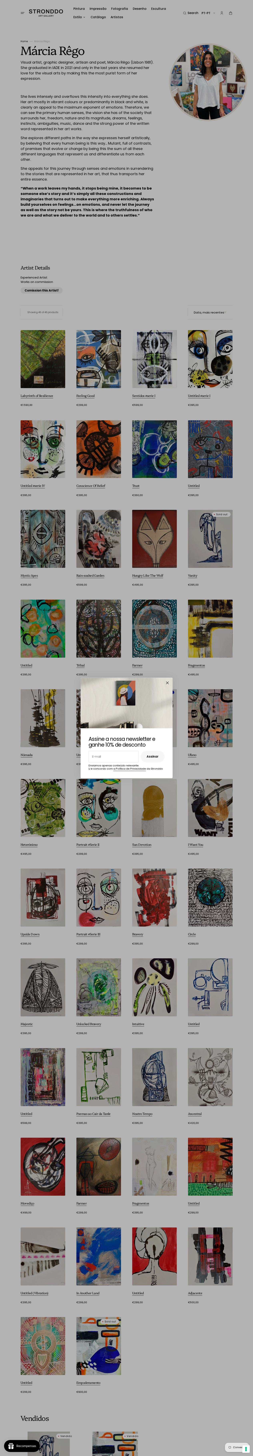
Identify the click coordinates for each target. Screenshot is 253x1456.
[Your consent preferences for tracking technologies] (246, 1449)
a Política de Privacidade (129, 769)
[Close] (167, 682)
